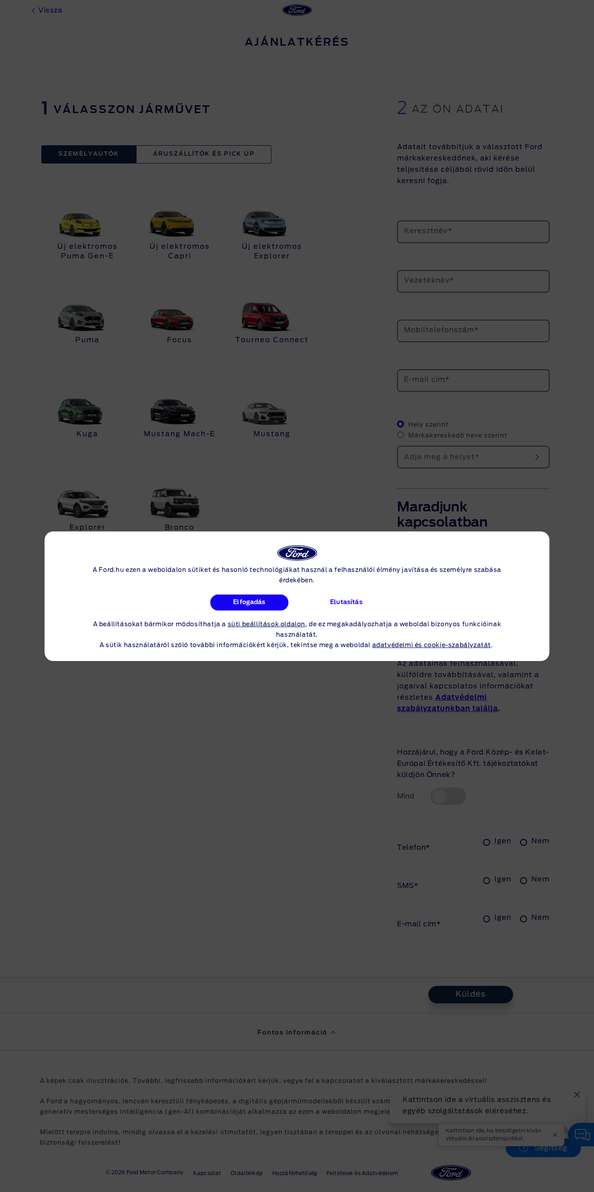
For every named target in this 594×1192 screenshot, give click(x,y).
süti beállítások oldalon (266, 624)
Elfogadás (249, 602)
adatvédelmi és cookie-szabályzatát (431, 645)
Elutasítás (346, 602)
